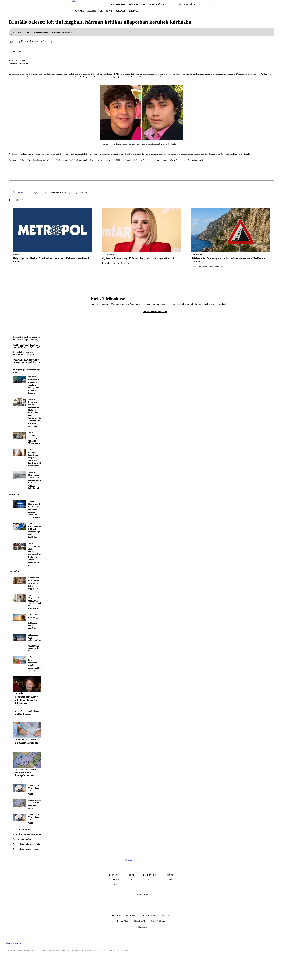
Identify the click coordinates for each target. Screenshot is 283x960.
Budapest (32, 377)
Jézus (30, 450)
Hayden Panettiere (110, 254)
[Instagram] (147, 902)
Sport (109, 11)
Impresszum (116, 915)
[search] (209, 4)
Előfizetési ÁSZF (140, 921)
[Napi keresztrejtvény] (27, 746)
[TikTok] (141, 902)
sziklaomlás (197, 254)
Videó (113, 884)
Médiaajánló (130, 915)
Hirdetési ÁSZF (122, 921)
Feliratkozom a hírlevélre (155, 311)
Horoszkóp (119, 4)
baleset (42, 68)
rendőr (31, 501)
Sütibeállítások (141, 927)
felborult (29, 68)
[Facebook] (136, 902)
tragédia (14, 68)
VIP (101, 11)
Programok (149, 875)
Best (131, 880)
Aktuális (79, 11)
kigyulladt (56, 68)
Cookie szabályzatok (158, 921)
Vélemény (113, 880)
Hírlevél (133, 11)
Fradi (151, 4)
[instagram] (203, 4)
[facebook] (201, 4)
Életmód (92, 11)
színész (20, 693)
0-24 (143, 4)
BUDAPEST (120, 11)
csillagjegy (33, 615)
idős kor (31, 657)
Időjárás (133, 4)
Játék (161, 4)
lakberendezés (34, 578)
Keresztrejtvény (26, 739)
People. (246, 154)
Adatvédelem (166, 915)
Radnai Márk (18, 254)
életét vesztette (48, 77)
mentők (117, 154)
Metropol (20, 60)
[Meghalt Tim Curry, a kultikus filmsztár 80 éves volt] (27, 707)
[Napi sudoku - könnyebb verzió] (27, 779)
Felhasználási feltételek (148, 915)
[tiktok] (202, 4)
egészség (31, 595)
